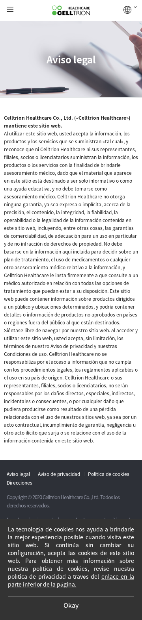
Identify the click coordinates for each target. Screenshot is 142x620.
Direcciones (19, 482)
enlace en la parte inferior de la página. (71, 580)
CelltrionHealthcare (71, 11)
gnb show (10, 10)
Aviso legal (18, 473)
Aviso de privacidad (59, 473)
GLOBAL (130, 10)
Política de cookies (108, 473)
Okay (71, 605)
